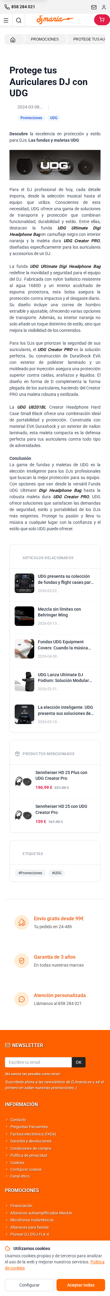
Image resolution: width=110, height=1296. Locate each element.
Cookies (17, 1162)
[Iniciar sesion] (104, 7)
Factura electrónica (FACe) (33, 1134)
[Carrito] (102, 19)
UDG (53, 118)
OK (79, 1062)
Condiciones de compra (30, 1148)
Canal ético (20, 1176)
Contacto (18, 1119)
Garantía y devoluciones (31, 1141)
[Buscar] (19, 20)
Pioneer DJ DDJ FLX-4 (29, 1234)
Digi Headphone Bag (60, 490)
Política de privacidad (28, 1155)
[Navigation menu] (6, 20)
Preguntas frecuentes (29, 1126)
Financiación (21, 1205)
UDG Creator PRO (82, 240)
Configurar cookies (26, 1169)
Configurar (29, 1285)
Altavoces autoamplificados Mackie (41, 1213)
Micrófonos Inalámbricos (32, 1220)
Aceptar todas (80, 1285)
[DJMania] (59, 20)
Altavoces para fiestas (29, 1227)
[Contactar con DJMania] (94, 7)
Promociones (31, 118)
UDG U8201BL (31, 407)
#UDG (56, 873)
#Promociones (30, 873)
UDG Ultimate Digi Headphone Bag (65, 266)
